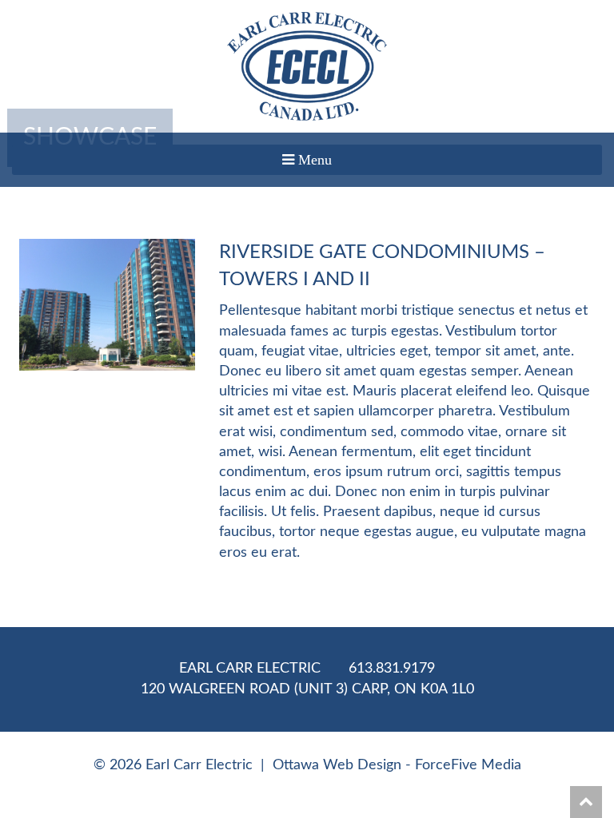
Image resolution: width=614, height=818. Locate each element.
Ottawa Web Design (337, 765)
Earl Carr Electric (250, 668)
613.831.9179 (392, 668)
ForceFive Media (468, 765)
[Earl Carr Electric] (307, 66)
